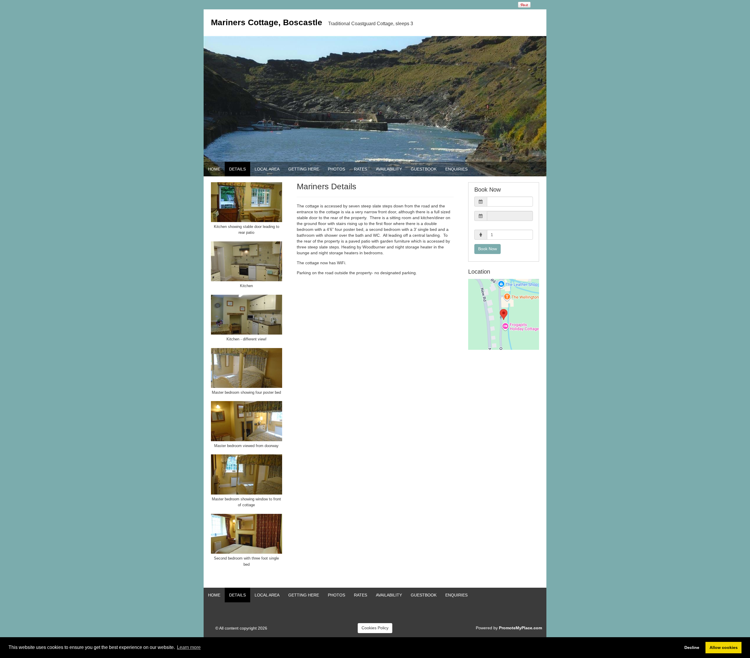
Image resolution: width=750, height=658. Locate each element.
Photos (336, 169)
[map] (503, 314)
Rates (360, 169)
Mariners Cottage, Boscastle (266, 22)
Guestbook (424, 169)
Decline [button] (691, 647)
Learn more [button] (189, 647)
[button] (503, 202)
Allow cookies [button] (724, 647)
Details (237, 169)
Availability (389, 169)
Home (214, 169)
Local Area (267, 169)
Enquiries (456, 169)
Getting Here (303, 169)
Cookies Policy (375, 627)
